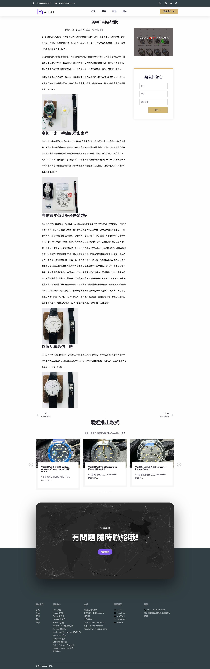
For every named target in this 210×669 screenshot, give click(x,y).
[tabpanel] (58, 464)
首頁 (93, 11)
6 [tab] (111, 492)
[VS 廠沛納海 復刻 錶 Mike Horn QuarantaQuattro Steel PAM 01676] (58, 453)
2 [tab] (101, 492)
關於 (124, 11)
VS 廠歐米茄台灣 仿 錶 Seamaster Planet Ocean (150, 468)
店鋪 (114, 11)
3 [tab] (104, 492)
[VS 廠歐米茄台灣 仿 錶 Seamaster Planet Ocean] (152, 453)
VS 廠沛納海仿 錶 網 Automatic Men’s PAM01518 (102, 468)
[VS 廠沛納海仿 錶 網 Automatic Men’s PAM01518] (105, 453)
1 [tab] (99, 492)
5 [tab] (108, 492)
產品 (104, 11)
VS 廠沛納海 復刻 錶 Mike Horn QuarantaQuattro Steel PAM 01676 (55, 469)
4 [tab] (106, 492)
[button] (160, 3)
